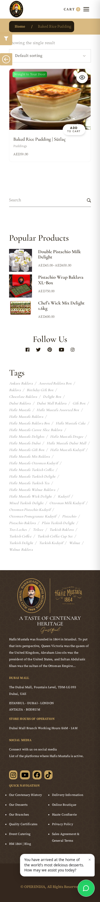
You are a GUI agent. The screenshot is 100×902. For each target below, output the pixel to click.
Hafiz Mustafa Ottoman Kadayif (33, 463)
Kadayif (63, 496)
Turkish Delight (21, 543)
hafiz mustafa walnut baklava (32, 490)
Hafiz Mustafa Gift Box (26, 450)
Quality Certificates (23, 824)
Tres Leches (18, 530)
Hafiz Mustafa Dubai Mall (66, 443)
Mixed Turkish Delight (26, 503)
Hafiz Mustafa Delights (26, 437)
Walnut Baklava (21, 550)
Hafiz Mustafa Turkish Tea (29, 483)
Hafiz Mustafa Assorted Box (58, 410)
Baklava (15, 390)
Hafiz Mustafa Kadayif (67, 450)
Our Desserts (18, 805)
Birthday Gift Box (40, 390)
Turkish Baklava (61, 530)
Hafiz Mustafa (20, 410)
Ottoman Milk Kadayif (66, 503)
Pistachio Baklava (22, 523)
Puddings (20, 146)
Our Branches (19, 815)
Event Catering (20, 834)
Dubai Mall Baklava (52, 403)
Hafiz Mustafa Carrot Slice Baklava (35, 430)
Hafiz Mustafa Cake (71, 423)
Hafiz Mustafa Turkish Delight (32, 476)
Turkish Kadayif (51, 543)
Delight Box (52, 397)
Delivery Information (67, 795)
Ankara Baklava (21, 383)
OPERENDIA (34, 886)
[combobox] (50, 55)
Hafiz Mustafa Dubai (25, 443)
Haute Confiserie (64, 815)
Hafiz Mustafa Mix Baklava (29, 456)
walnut (74, 543)
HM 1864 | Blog (20, 844)
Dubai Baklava (20, 403)
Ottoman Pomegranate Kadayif (32, 516)
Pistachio (69, 516)
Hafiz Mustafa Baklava (26, 417)
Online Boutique (64, 805)
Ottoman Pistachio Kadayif (30, 510)
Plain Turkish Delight (58, 523)
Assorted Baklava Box (55, 383)
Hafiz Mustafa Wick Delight (30, 496)
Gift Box (79, 403)
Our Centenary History (25, 795)
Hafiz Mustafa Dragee (66, 437)
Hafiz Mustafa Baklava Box (29, 423)
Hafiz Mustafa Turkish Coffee (31, 470)
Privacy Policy (62, 824)
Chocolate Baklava (23, 397)
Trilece (38, 530)
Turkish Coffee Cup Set (55, 536)
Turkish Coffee (20, 536)
